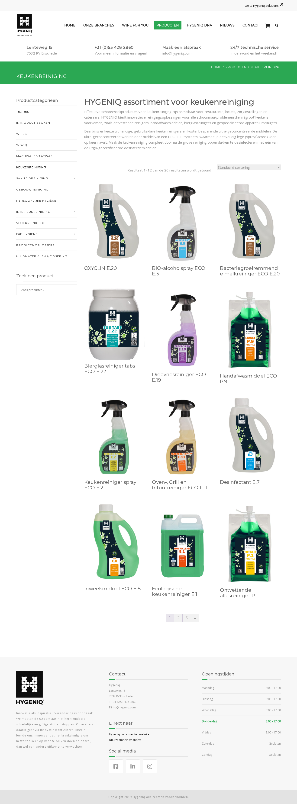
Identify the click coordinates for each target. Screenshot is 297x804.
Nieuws (227, 25)
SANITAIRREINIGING (32, 178)
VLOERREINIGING (30, 223)
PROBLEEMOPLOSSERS (35, 245)
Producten (167, 25)
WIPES (21, 134)
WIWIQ (21, 145)
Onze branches (98, 25)
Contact (250, 25)
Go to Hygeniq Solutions (262, 5)
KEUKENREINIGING (31, 167)
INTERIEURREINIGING (33, 211)
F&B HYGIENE (27, 234)
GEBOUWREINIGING (32, 189)
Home (69, 25)
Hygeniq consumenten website (129, 734)
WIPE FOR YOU (135, 25)
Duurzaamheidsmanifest (125, 740)
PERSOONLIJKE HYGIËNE (36, 200)
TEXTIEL (22, 111)
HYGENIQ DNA (199, 25)
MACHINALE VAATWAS (34, 156)
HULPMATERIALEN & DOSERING (41, 256)
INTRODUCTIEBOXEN (33, 122)
